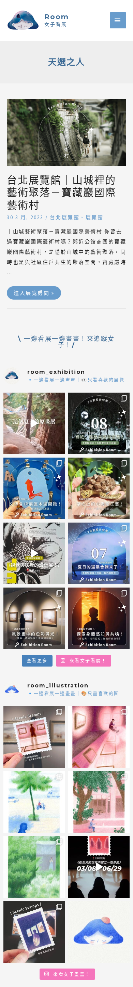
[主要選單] (118, 20)
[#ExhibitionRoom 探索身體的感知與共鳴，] (99, 618)
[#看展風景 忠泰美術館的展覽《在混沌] (99, 867)
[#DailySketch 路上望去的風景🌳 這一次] (34, 802)
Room (56, 17)
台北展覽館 (65, 217)
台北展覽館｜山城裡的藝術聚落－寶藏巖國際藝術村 (61, 193)
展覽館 (95, 217)
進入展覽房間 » (33, 291)
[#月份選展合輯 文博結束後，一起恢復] (99, 423)
